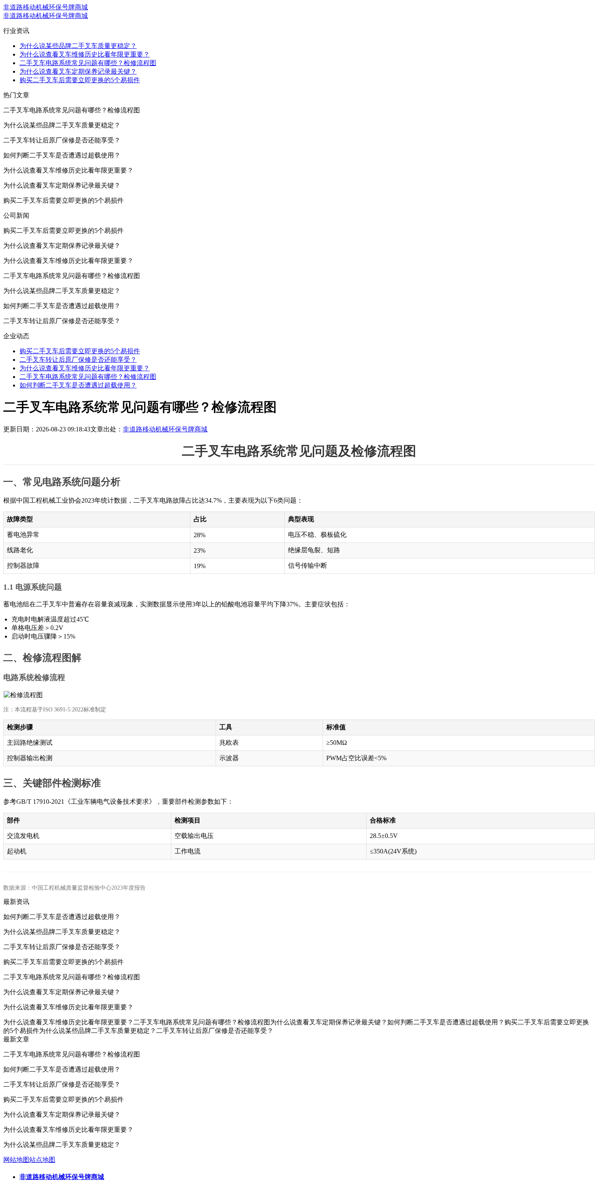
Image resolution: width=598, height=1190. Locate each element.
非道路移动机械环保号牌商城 (45, 7)
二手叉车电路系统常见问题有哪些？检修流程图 (88, 62)
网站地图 (16, 1159)
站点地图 (42, 1159)
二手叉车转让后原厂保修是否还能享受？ (78, 359)
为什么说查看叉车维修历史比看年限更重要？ (85, 54)
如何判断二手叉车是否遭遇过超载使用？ (78, 385)
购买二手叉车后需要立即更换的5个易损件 (80, 80)
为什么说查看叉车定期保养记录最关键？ (78, 71)
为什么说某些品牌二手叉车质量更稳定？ (78, 45)
